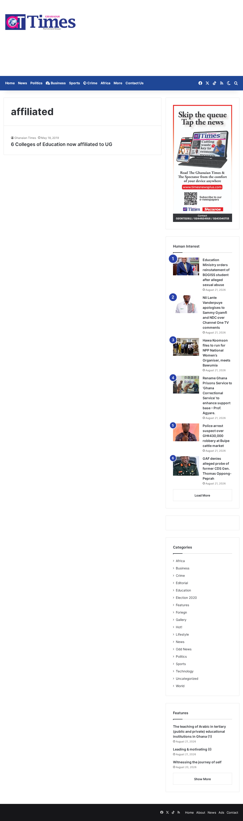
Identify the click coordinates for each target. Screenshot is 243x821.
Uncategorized (187, 678)
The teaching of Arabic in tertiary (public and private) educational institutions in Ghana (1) (199, 731)
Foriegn (181, 612)
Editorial (182, 583)
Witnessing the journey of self (197, 762)
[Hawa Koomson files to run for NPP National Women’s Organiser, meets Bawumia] (186, 347)
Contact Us (135, 83)
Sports (74, 83)
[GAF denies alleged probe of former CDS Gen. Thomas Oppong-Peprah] (186, 466)
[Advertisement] (161, 38)
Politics (36, 83)
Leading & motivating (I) (192, 749)
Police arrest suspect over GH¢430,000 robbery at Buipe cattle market (216, 436)
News (22, 83)
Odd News (184, 649)
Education (183, 590)
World (180, 686)
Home (10, 83)
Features (182, 605)
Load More (202, 495)
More (118, 83)
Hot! (179, 627)
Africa (105, 83)
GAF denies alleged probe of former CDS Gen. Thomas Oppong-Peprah (217, 468)
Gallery (181, 620)
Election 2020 (186, 598)
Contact (232, 812)
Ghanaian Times (25, 138)
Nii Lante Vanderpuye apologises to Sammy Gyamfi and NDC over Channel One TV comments (216, 312)
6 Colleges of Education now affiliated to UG (61, 144)
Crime (92, 83)
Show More (202, 779)
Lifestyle (182, 634)
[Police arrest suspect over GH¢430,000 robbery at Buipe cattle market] (186, 432)
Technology (185, 671)
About (200, 812)
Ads (221, 812)
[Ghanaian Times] (40, 20)
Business (58, 83)
